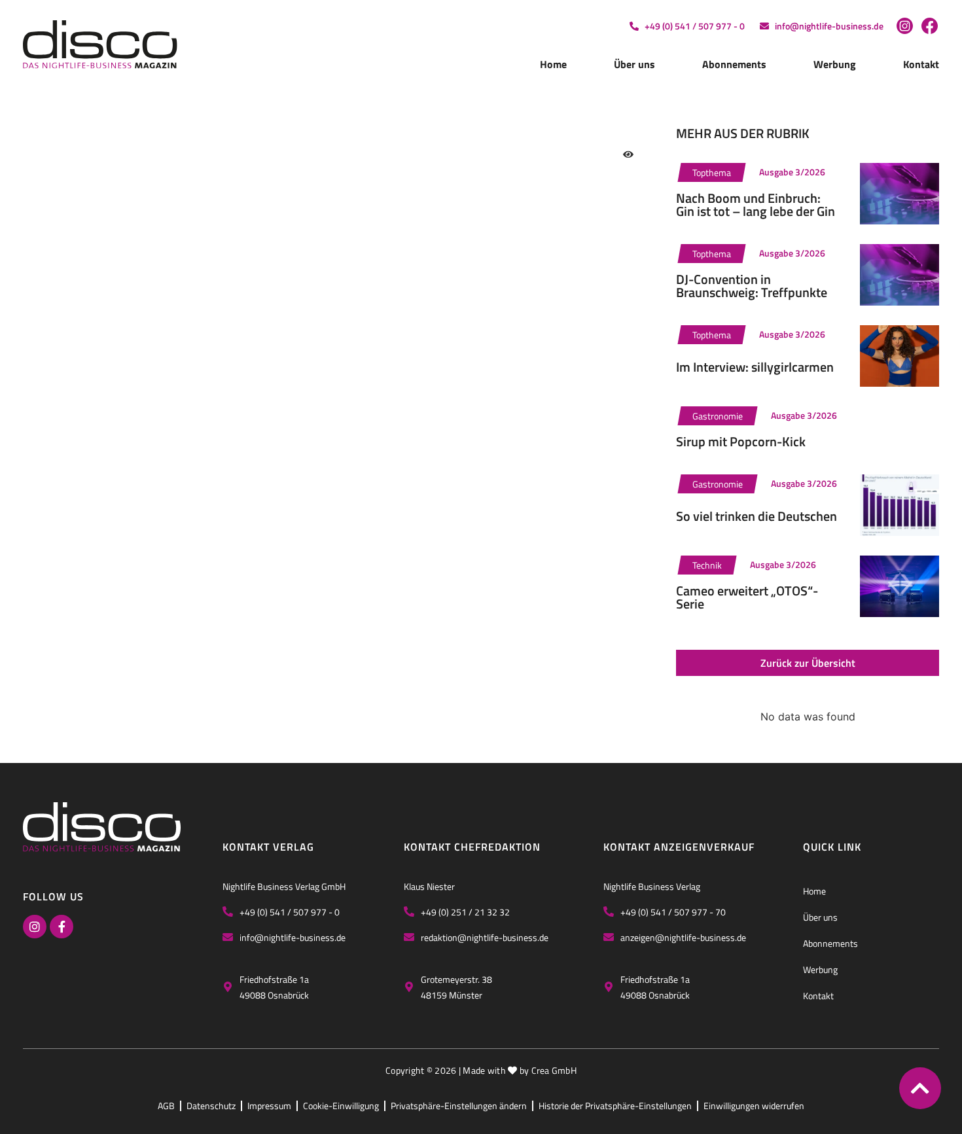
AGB (166, 1105)
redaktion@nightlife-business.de (484, 937)
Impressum (269, 1105)
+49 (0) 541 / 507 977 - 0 (290, 912)
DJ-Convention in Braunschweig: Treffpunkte (751, 285)
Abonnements (734, 64)
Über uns (634, 64)
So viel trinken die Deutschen (756, 516)
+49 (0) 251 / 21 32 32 (465, 912)
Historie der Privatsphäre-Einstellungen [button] (615, 1105)
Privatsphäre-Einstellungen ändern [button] (459, 1105)
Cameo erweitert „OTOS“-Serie (747, 597)
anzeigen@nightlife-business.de (683, 937)
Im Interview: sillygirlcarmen (755, 367)
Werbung (834, 64)
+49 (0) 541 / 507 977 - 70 (673, 912)
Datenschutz (211, 1105)
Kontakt (921, 64)
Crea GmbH (554, 1070)
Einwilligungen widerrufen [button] (754, 1105)
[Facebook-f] (61, 926)
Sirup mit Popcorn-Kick (741, 441)
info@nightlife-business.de (293, 937)
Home (553, 64)
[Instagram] (34, 926)
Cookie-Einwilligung (341, 1105)
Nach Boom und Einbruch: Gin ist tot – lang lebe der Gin (755, 204)
